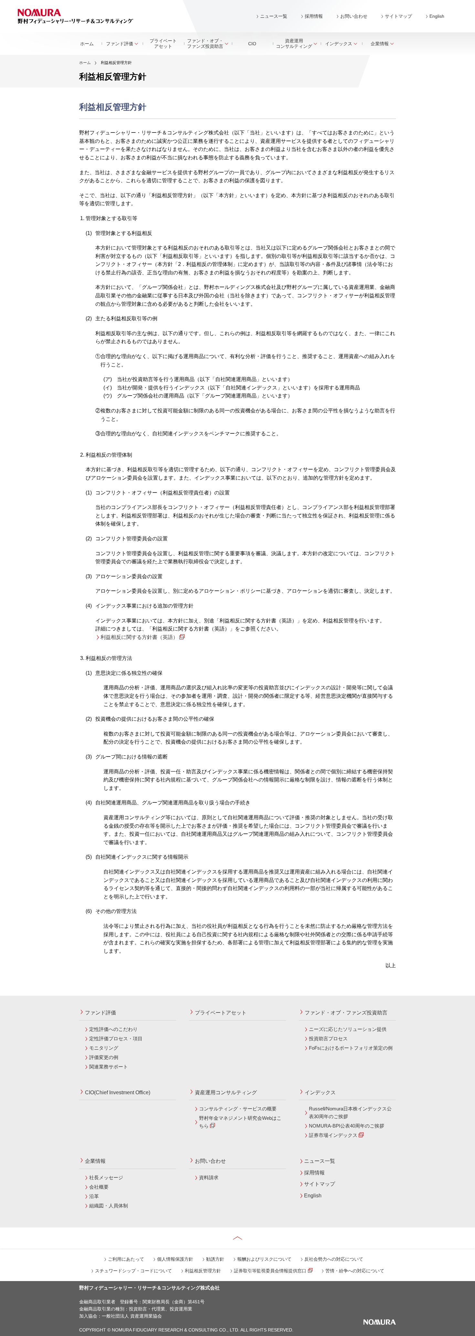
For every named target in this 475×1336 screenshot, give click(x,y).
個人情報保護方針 (175, 1259)
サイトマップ (398, 16)
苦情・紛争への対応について (354, 1270)
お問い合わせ (353, 16)
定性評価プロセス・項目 (115, 1038)
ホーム (87, 43)
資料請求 (208, 1177)
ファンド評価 (119, 43)
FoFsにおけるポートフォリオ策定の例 (351, 1048)
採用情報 (314, 16)
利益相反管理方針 (203, 1270)
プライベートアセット (163, 43)
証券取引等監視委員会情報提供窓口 (270, 1270)
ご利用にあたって (126, 1259)
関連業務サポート (108, 1066)
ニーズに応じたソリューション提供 (347, 1029)
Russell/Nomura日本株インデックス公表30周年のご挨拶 (350, 1112)
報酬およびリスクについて (264, 1259)
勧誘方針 (215, 1259)
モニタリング (103, 1048)
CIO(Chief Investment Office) (117, 1092)
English (436, 16)
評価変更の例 (103, 1057)
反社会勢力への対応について (333, 1259)
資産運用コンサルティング (294, 43)
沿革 (94, 1196)
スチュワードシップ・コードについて (133, 1270)
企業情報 (380, 43)
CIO (252, 43)
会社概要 (99, 1187)
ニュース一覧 (273, 16)
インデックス (338, 43)
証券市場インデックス (333, 1135)
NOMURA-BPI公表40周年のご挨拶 (346, 1126)
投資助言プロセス (328, 1038)
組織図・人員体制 (108, 1205)
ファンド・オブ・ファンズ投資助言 (205, 43)
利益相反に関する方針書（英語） (139, 637)
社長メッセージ (106, 1177)
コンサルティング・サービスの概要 (238, 1108)
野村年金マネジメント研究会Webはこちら (240, 1122)
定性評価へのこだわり (113, 1029)
